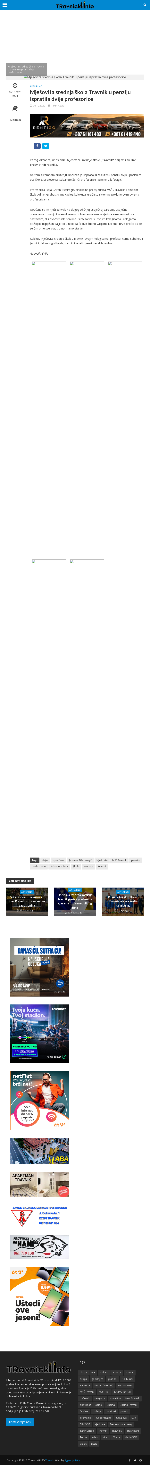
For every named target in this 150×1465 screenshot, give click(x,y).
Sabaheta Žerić (59, 866)
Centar (117, 1372)
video (95, 1437)
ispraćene (58, 860)
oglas (98, 1405)
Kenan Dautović (104, 1385)
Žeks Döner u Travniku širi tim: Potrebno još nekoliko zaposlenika (27, 901)
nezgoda (100, 1398)
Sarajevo (121, 1417)
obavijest (85, 1405)
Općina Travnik (128, 1405)
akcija (83, 1372)
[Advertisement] (75, 45)
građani (112, 1379)
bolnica (104, 1372)
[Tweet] (46, 146)
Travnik (102, 866)
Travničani (133, 1430)
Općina (110, 1405)
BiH (93, 1372)
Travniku (117, 1430)
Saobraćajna (104, 1417)
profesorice (39, 866)
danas (130, 1372)
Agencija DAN (72, 1460)
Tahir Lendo (87, 1430)
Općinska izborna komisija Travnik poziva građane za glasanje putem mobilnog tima (74, 901)
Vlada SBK (131, 1437)
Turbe (83, 1437)
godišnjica (97, 1379)
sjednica (100, 1424)
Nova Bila (115, 1398)
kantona (85, 1385)
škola (76, 866)
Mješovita (102, 860)
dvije (45, 860)
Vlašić (83, 1443)
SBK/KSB (85, 1424)
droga (83, 1379)
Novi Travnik (132, 1398)
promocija (86, 1417)
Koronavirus (125, 1385)
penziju (135, 860)
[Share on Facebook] (37, 146)
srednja (88, 866)
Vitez (106, 1437)
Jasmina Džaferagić (80, 860)
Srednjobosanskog (121, 1424)
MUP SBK (104, 1392)
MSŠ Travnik (119, 860)
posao (124, 1411)
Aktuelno (36, 86)
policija (97, 1411)
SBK (133, 1417)
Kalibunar (127, 1379)
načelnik (85, 1398)
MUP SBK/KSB (122, 1392)
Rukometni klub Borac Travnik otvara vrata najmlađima (123, 901)
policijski (111, 1411)
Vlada (116, 1437)
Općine (84, 1411)
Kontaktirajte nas (20, 1422)
